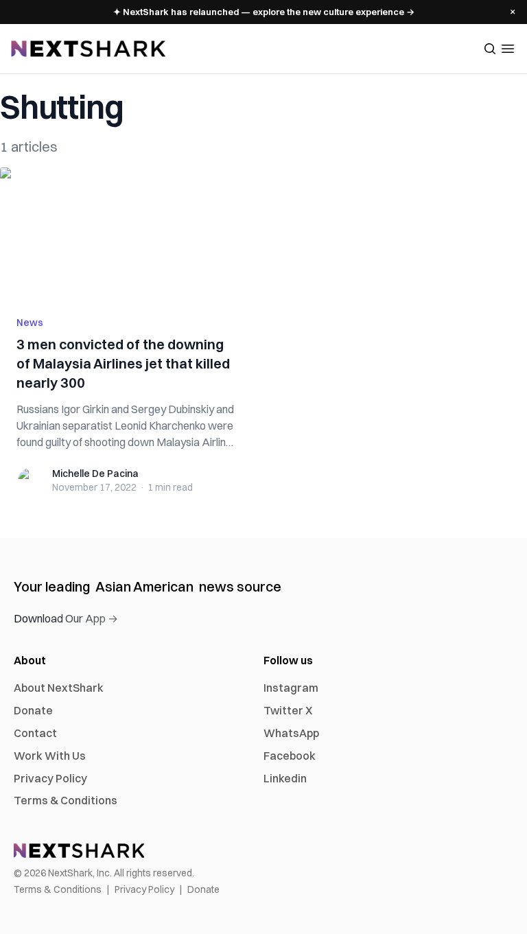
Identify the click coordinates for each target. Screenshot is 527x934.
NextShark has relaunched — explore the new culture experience (263, 11)
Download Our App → (66, 618)
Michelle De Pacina (95, 473)
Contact (35, 733)
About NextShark (59, 687)
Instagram (291, 687)
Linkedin (285, 778)
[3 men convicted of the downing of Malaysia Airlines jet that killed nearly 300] (127, 233)
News (29, 322)
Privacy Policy (50, 778)
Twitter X (288, 710)
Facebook (290, 755)
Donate (33, 710)
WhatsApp (291, 733)
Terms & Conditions (65, 800)
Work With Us (50, 755)
